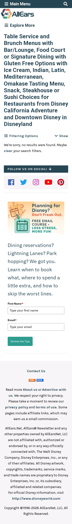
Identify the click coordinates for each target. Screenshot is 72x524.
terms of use (46, 407)
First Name (15, 303)
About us (30, 389)
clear (8, 151)
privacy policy (16, 407)
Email (12, 320)
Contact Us (36, 371)
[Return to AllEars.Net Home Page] (29, 18)
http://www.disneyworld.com (36, 498)
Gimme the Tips (20, 341)
